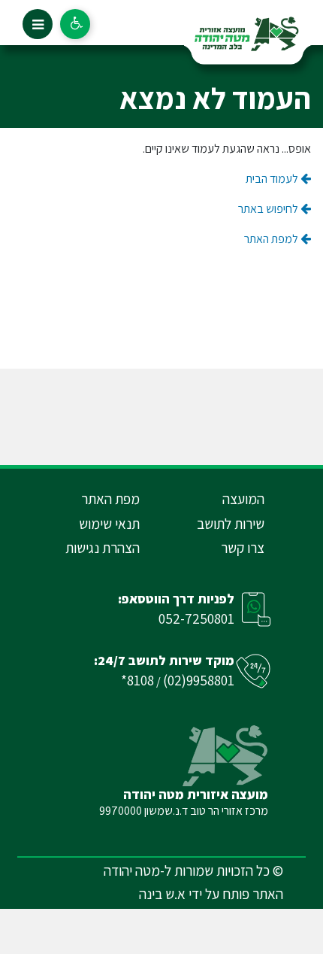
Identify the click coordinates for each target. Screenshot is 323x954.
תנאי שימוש (109, 523)
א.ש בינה (162, 894)
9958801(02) (198, 680)
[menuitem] (209, 499)
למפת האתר (272, 239)
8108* (137, 680)
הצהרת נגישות (102, 548)
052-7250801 (196, 618)
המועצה (243, 499)
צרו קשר (242, 548)
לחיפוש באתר (269, 209)
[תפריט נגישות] (75, 24)
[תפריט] (38, 24)
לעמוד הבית (273, 179)
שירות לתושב (230, 523)
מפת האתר (110, 499)
